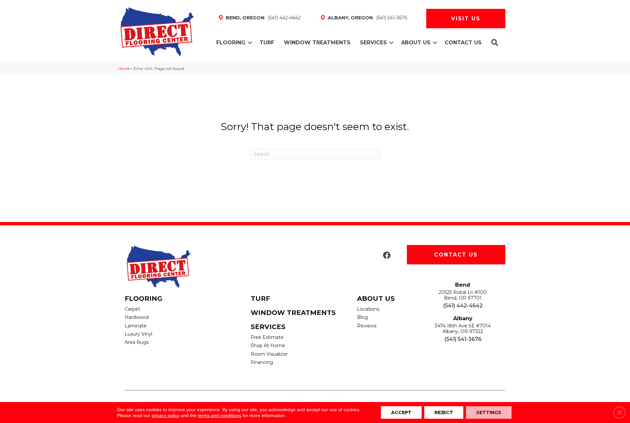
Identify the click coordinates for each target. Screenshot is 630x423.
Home (124, 68)
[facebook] (386, 256)
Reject (443, 412)
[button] (250, 42)
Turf (267, 42)
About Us (415, 42)
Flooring (230, 42)
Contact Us (463, 42)
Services (373, 42)
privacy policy (165, 415)
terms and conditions (219, 415)
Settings (488, 412)
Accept (401, 412)
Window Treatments (317, 42)
